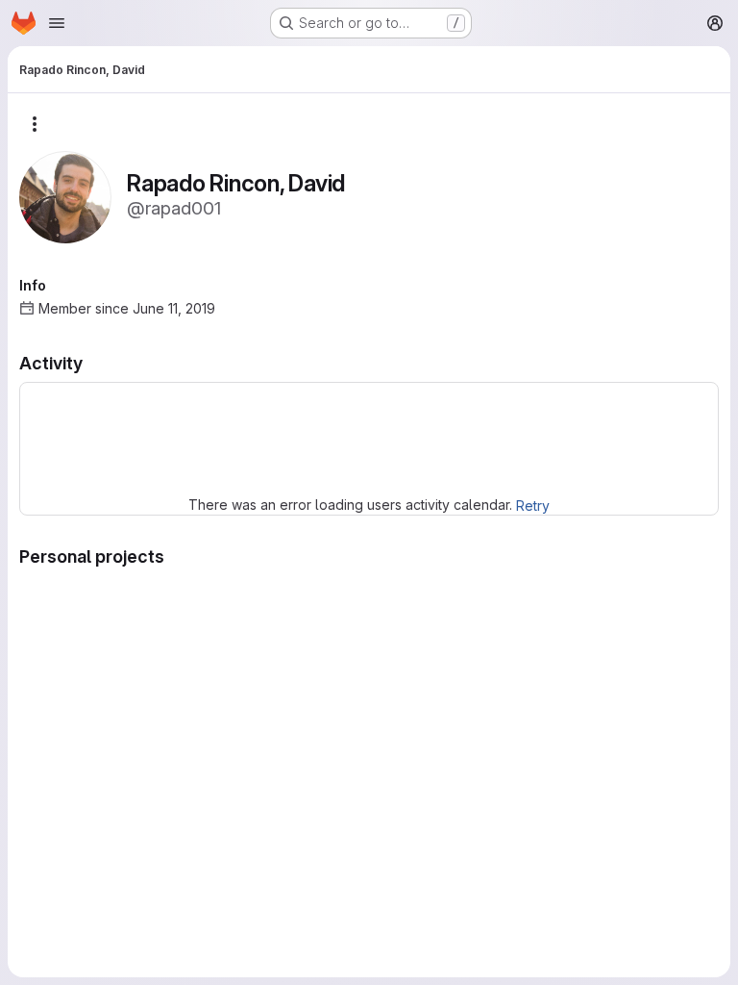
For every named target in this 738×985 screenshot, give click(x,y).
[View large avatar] (65, 196)
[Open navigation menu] (56, 23)
